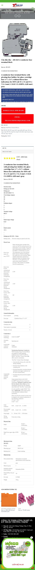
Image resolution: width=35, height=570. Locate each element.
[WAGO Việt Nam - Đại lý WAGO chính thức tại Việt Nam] (17, 5)
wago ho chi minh (20, 131)
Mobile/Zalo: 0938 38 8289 (13, 110)
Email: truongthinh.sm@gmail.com (17, 118)
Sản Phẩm (19, 11)
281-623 (5, 130)
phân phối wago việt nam (25, 130)
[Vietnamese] (32, 567)
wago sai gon (27, 131)
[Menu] (2, 5)
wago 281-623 (7, 131)
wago (2, 131)
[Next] (34, 504)
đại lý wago (17, 130)
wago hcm (13, 131)
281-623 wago (11, 130)
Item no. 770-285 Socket (24, 510)
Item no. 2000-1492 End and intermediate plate (8, 511)
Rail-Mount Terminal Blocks (17, 13)
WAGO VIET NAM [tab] (7, 151)
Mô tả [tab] (4, 148)
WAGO (27, 11)
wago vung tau (9, 133)
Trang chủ (8, 11)
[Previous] (1, 504)
